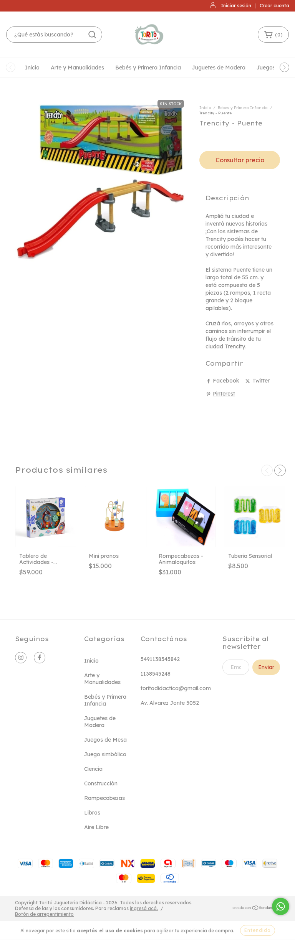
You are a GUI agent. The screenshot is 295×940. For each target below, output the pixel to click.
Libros (92, 812)
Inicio (32, 67)
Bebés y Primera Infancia (148, 67)
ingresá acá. (144, 908)
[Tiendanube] (256, 908)
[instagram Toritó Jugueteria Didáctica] (21, 657)
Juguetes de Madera (218, 67)
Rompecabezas (104, 798)
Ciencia (93, 768)
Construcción (101, 783)
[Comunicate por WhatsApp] (280, 906)
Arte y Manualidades (77, 67)
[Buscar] (92, 34)
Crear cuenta (274, 5)
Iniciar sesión (236, 5)
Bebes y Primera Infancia (243, 107)
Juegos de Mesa (105, 739)
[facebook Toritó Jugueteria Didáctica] (39, 657)
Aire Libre (96, 827)
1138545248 (156, 673)
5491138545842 (160, 659)
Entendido (257, 930)
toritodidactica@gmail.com (176, 688)
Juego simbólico (105, 754)
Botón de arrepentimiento (44, 914)
